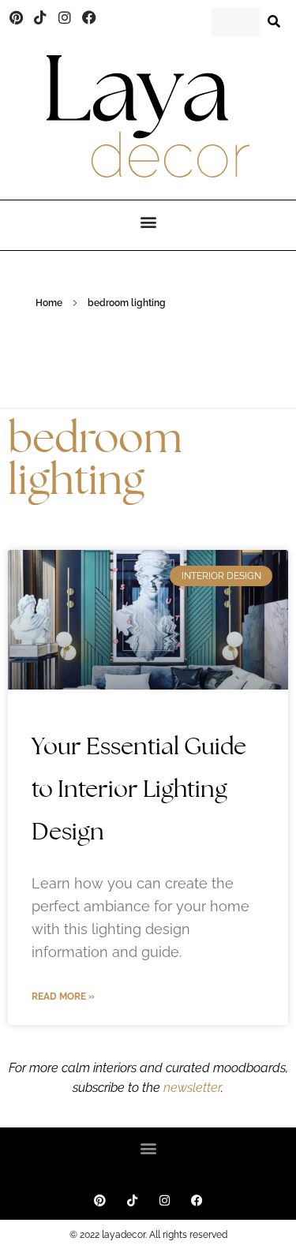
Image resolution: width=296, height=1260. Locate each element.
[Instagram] (64, 18)
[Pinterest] (16, 18)
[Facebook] (89, 18)
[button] (148, 221)
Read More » (63, 996)
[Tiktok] (41, 18)
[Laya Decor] (148, 116)
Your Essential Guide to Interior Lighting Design (139, 789)
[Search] (274, 22)
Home (49, 302)
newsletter (190, 1087)
